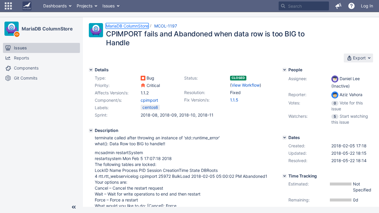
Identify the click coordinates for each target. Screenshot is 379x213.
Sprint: (101, 114)
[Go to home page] (27, 6)
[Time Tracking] (284, 176)
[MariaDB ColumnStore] (11, 29)
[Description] (91, 130)
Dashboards (55, 5)
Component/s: (108, 100)
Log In (367, 5)
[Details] (91, 70)
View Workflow (246, 85)
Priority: (102, 85)
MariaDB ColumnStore (47, 29)
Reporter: (297, 94)
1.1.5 (234, 99)
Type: (100, 77)
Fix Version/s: (197, 99)
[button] (8, 6)
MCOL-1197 (165, 25)
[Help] (351, 6)
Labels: (102, 107)
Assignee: (297, 78)
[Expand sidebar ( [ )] (74, 207)
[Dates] (284, 137)
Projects (84, 5)
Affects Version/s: (112, 92)
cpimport (149, 100)
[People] (284, 70)
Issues (108, 5)
